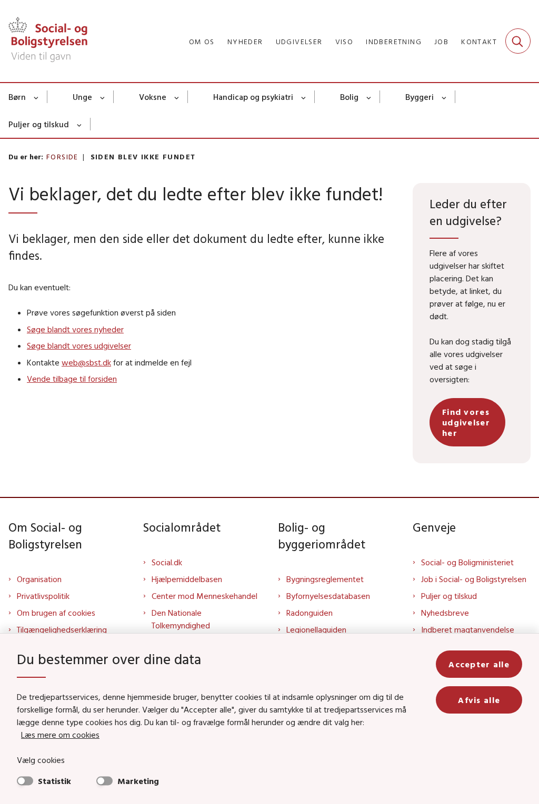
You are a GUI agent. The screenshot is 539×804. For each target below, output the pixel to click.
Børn (17, 96)
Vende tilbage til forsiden (72, 378)
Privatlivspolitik (43, 596)
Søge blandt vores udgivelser (79, 345)
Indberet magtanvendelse (467, 629)
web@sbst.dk (86, 362)
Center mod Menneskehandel (204, 596)
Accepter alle (479, 664)
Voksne (152, 96)
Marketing (138, 781)
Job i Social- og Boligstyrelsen (473, 579)
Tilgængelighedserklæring (62, 629)
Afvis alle (479, 700)
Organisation (39, 579)
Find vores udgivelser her (466, 422)
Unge (82, 96)
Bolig (349, 96)
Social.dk (167, 562)
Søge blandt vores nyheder (75, 329)
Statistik (54, 781)
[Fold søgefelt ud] (518, 41)
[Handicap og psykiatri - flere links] (304, 96)
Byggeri (419, 96)
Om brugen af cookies (56, 612)
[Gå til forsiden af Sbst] (43, 41)
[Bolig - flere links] (369, 96)
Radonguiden (309, 612)
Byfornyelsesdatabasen (328, 596)
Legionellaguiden (316, 629)
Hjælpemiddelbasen (187, 579)
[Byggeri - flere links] (444, 96)
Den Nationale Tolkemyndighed (181, 618)
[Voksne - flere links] (177, 96)
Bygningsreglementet (325, 579)
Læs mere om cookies (60, 734)
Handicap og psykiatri (253, 96)
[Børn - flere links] (36, 96)
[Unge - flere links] (103, 96)
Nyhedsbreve (445, 612)
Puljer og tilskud (38, 124)
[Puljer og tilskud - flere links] (80, 124)
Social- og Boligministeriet (467, 562)
